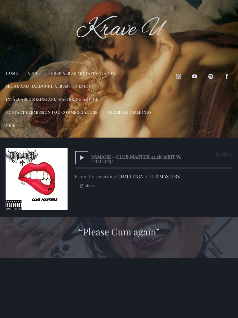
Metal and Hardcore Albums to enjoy (48, 86)
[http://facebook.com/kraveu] (226, 76)
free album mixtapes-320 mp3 (83, 72)
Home (12, 72)
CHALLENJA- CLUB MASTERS (148, 176)
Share (90, 185)
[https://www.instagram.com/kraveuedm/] (178, 76)
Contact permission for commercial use (52, 112)
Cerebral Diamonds (129, 112)
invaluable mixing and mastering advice (52, 99)
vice (10, 125)
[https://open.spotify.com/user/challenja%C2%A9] (210, 76)
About (34, 72)
